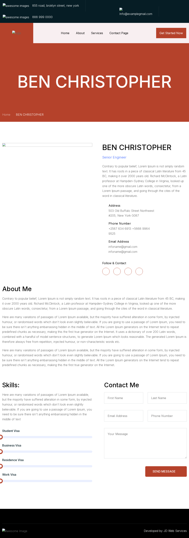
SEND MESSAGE (164, 471)
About (80, 33)
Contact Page (118, 33)
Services (97, 33)
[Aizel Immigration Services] (16, 33)
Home (65, 33)
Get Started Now (171, 33)
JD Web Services (175, 531)
